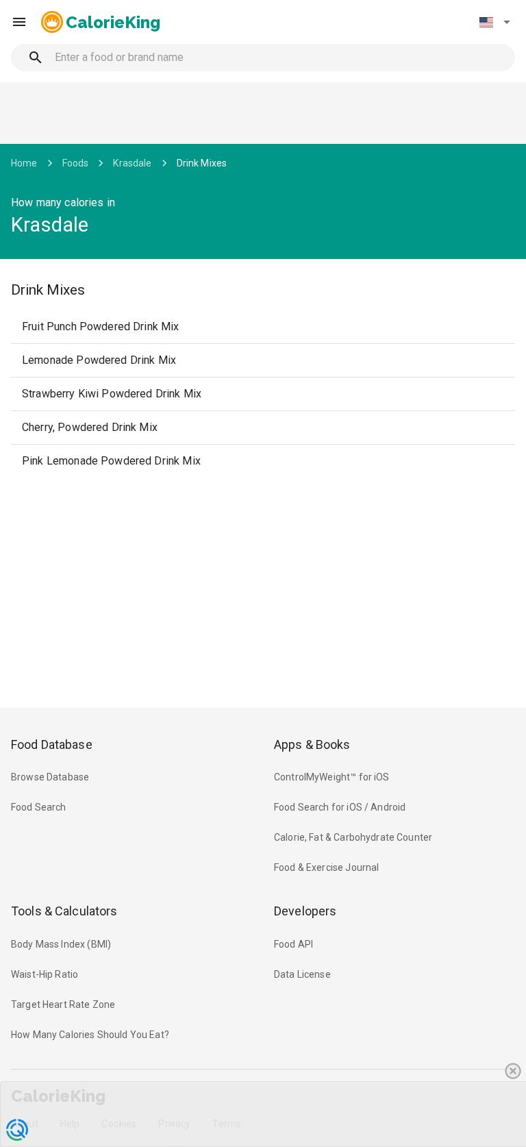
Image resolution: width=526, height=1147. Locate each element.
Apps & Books (312, 744)
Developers (305, 911)
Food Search (38, 807)
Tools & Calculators (64, 911)
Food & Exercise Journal (326, 867)
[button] (494, 22)
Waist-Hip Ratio (44, 974)
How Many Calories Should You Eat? (90, 1034)
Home (24, 163)
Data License (302, 974)
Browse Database (50, 777)
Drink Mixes (202, 163)
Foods (75, 163)
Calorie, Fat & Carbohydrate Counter (353, 837)
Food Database (51, 744)
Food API (293, 944)
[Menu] (19, 21)
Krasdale (132, 163)
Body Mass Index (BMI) (61, 944)
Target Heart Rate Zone (63, 1004)
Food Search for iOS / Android (339, 807)
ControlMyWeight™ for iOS (332, 777)
